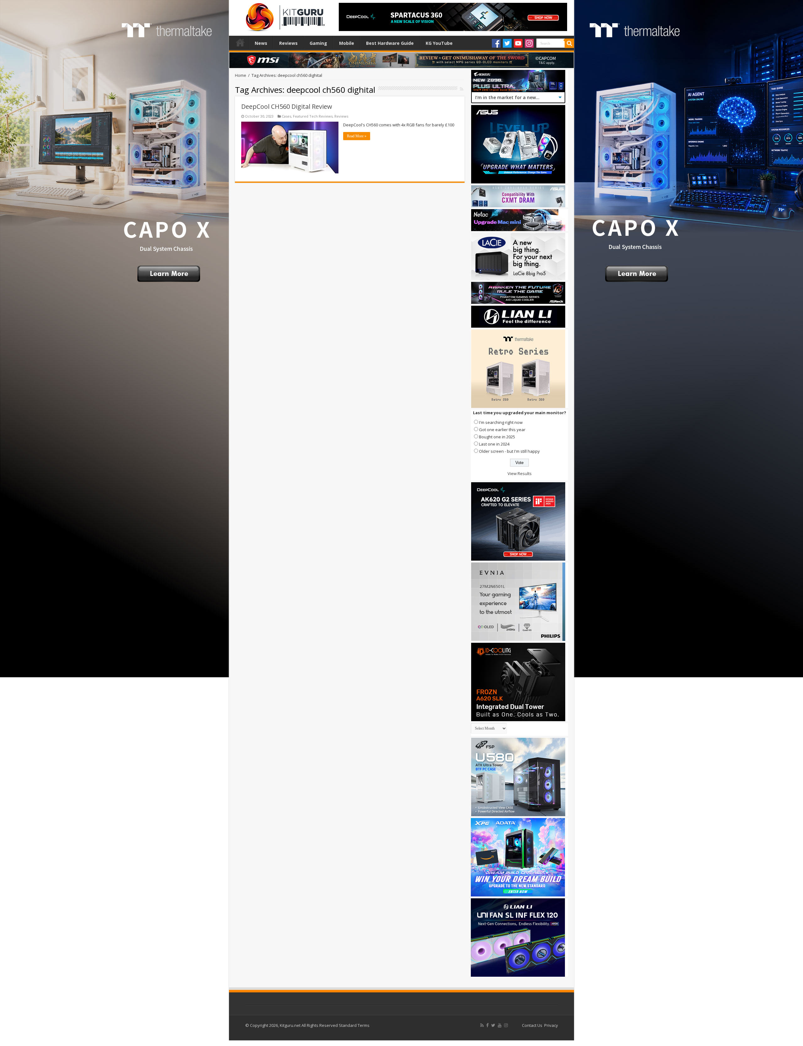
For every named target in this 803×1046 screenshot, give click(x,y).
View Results (520, 473)
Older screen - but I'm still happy (509, 451)
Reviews (288, 43)
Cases (286, 116)
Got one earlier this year (502, 429)
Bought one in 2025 (497, 437)
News (261, 43)
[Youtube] (518, 43)
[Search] (569, 43)
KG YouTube (439, 43)
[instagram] (505, 1025)
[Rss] (482, 1025)
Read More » (356, 136)
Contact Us (532, 1025)
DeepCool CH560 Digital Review (286, 106)
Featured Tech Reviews (312, 116)
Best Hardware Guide (390, 43)
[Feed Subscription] (462, 89)
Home (240, 42)
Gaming (318, 43)
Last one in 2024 (494, 444)
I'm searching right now (501, 422)
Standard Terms (354, 1025)
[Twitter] (507, 43)
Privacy (551, 1025)
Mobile (346, 43)
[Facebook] (496, 43)
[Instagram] (529, 43)
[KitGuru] (284, 15)
